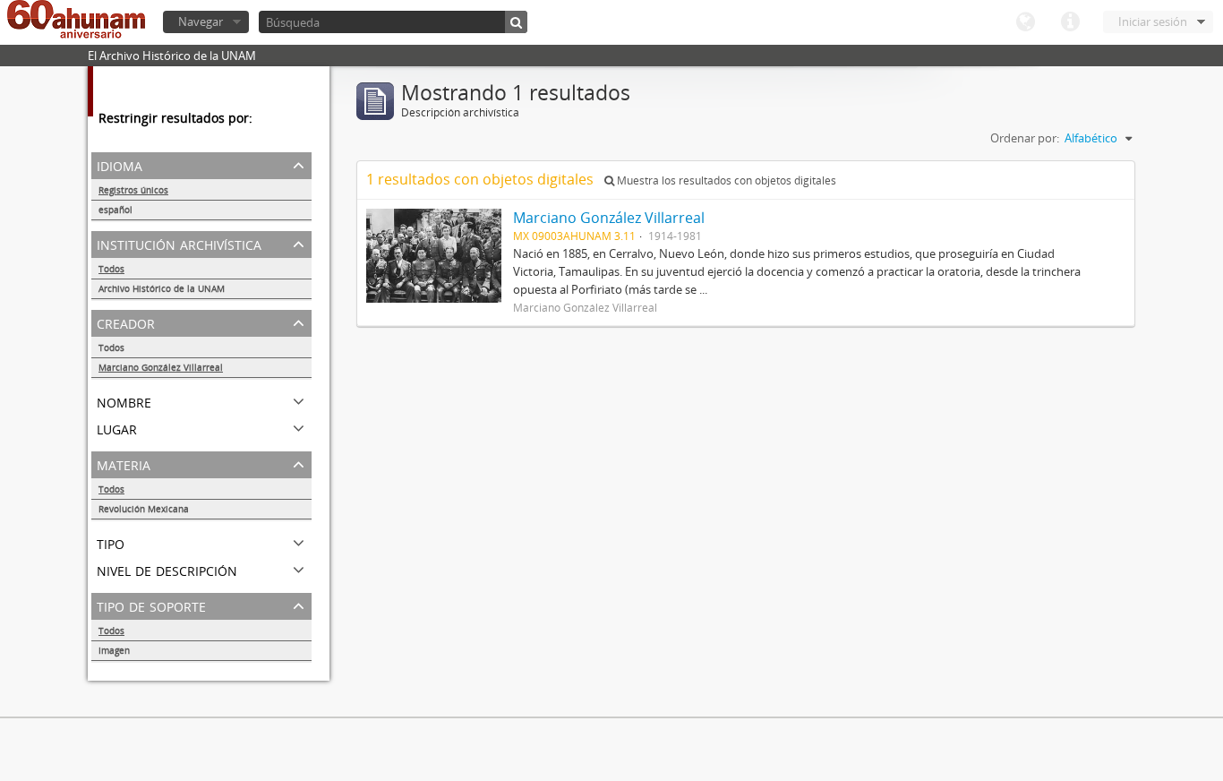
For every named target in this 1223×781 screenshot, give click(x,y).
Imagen (114, 650)
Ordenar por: (1024, 138)
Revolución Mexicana (143, 508)
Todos (111, 268)
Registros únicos (133, 190)
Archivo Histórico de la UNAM (161, 288)
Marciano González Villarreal (160, 367)
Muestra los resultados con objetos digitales (725, 180)
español (115, 209)
